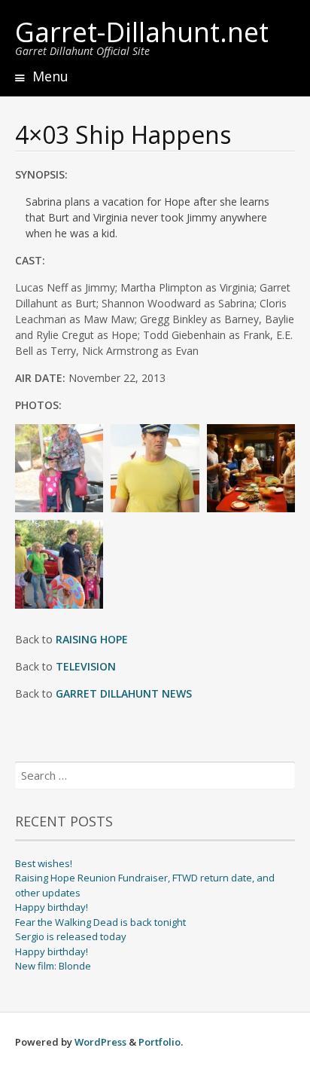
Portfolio (159, 1042)
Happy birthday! (51, 907)
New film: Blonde (53, 966)
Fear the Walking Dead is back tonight (100, 922)
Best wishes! (43, 863)
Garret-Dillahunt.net (142, 32)
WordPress (100, 1042)
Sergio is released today (70, 936)
